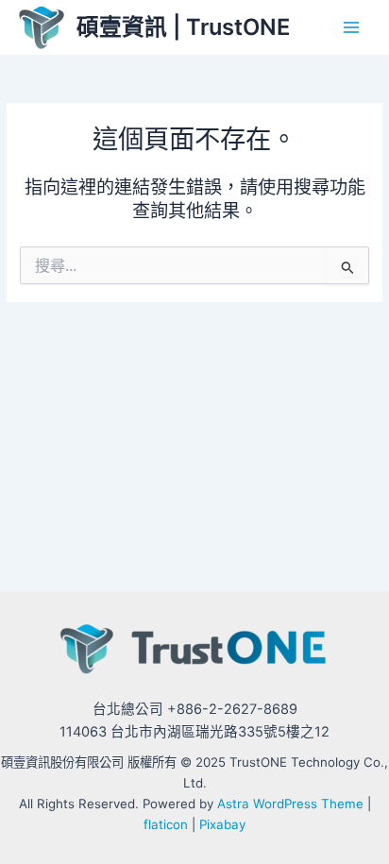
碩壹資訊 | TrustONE (183, 27)
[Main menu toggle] (351, 27)
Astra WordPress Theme (290, 803)
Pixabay (222, 824)
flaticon (166, 824)
